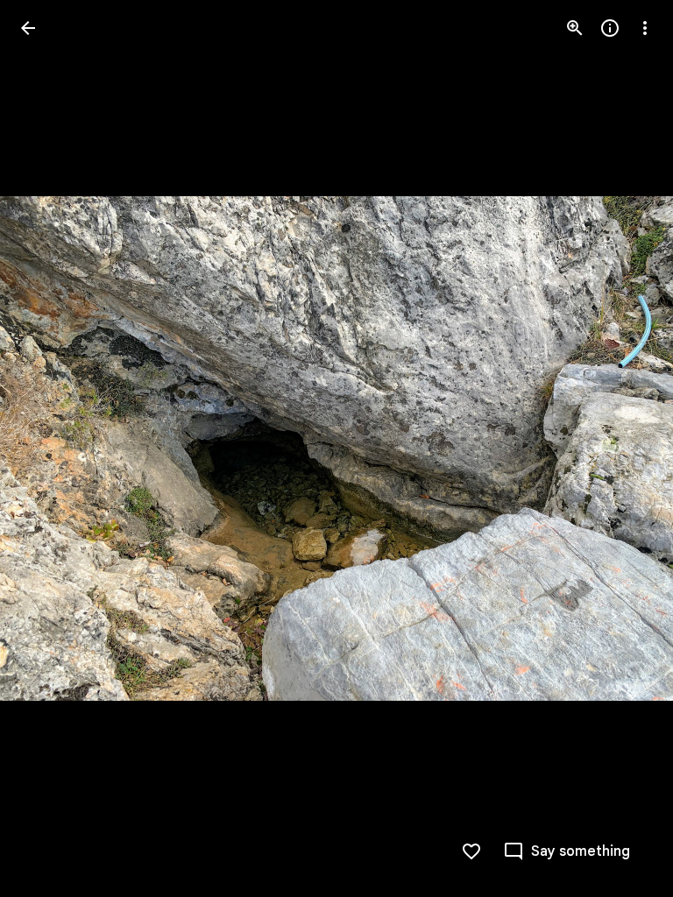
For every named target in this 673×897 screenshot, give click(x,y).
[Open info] (609, 28)
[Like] (471, 851)
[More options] (644, 28)
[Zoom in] (574, 28)
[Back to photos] (28, 28)
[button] (49, 448)
